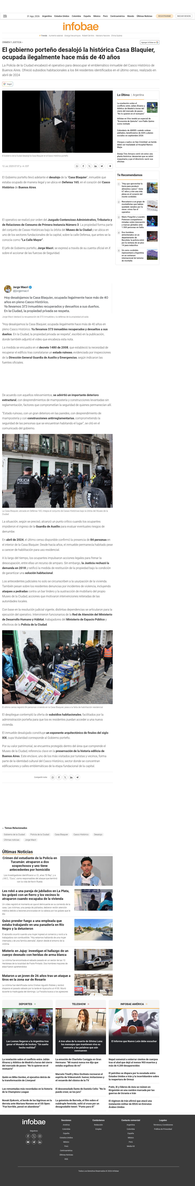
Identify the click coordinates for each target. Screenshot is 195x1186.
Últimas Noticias (144, 16)
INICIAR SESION (184, 16)
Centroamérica (117, 16)
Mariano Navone (103, 36)
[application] (57, 122)
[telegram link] (34, 1142)
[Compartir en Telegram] (101, 166)
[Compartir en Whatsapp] (77, 166)
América (66, 1125)
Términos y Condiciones (163, 1125)
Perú (105, 16)
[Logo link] (80, 26)
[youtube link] (28, 1142)
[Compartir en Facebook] (83, 166)
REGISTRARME (164, 16)
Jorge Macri (30, 840)
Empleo (98, 1129)
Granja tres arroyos (72, 36)
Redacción (98, 1125)
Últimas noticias (11, 840)
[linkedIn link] (40, 1142)
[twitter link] (34, 1136)
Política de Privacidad (163, 1129)
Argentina (47, 16)
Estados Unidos (61, 16)
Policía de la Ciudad (39, 834)
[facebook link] (28, 1136)
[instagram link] (40, 1136)
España (87, 16)
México (96, 16)
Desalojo (98, 834)
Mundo (130, 16)
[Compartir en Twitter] (89, 166)
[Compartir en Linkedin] (95, 166)
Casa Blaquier (61, 834)
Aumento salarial (56, 36)
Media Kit (131, 1146)
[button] (5, 16)
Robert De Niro (88, 36)
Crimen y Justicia (11, 42)
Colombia (76, 16)
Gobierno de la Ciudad (14, 834)
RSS (66, 1159)
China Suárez (116, 36)
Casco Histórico (81, 834)
